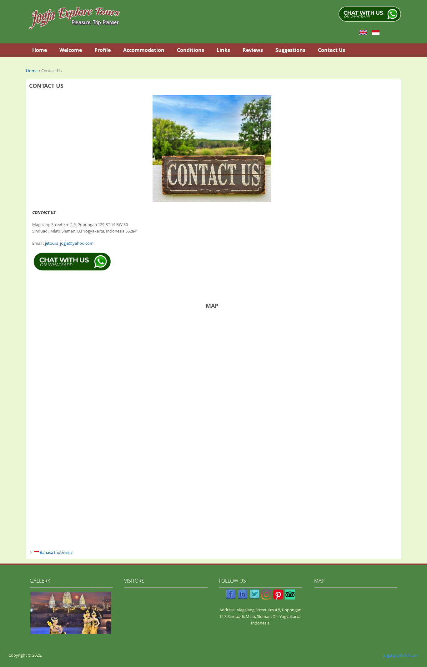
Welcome (70, 50)
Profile (102, 50)
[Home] (74, 18)
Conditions (190, 50)
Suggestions (290, 50)
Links (223, 50)
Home (39, 50)
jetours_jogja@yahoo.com (69, 243)
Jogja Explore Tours (401, 655)
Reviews (253, 50)
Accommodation (143, 50)
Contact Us (331, 50)
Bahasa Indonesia (56, 552)
